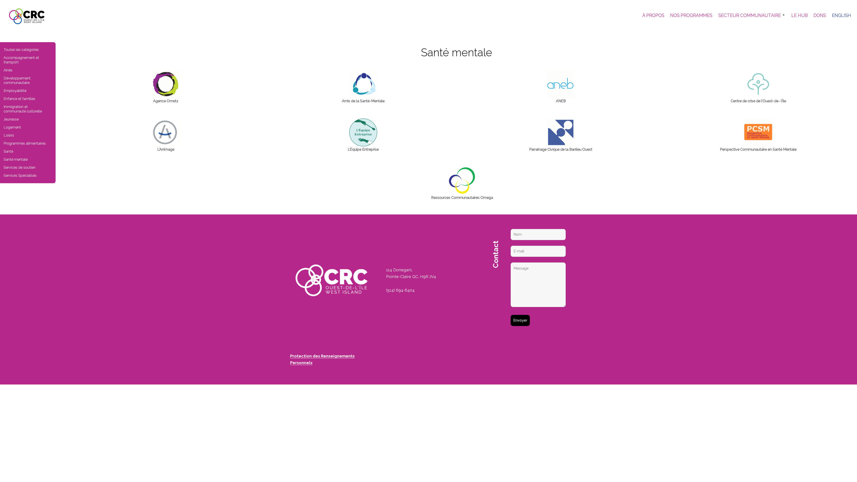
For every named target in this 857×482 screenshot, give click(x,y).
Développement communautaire (17, 80)
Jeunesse (11, 119)
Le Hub (799, 15)
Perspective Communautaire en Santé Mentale (758, 149)
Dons (819, 15)
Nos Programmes (691, 15)
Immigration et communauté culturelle (23, 109)
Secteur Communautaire (749, 15)
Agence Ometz (165, 101)
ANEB (561, 101)
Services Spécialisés (20, 175)
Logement (12, 127)
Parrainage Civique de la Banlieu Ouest (560, 149)
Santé (8, 151)
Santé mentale (16, 159)
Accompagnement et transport (21, 60)
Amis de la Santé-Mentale (363, 101)
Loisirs (9, 135)
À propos (653, 15)
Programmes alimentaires (25, 143)
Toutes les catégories (21, 50)
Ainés (8, 70)
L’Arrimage (165, 149)
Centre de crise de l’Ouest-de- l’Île (758, 101)
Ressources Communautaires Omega (462, 197)
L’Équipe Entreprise (363, 149)
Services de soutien (19, 167)
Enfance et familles (19, 99)
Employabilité (15, 91)
